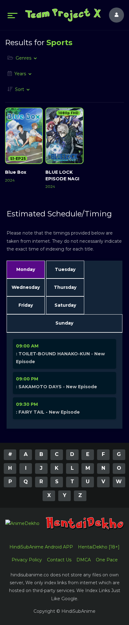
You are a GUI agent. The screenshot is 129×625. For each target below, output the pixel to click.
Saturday (65, 305)
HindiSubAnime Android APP (41, 547)
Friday (25, 305)
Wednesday (26, 287)
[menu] (12, 15)
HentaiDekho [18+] (99, 547)
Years (20, 74)
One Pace (107, 560)
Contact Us (59, 560)
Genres (23, 58)
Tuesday (65, 269)
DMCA (83, 560)
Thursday (65, 287)
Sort (19, 89)
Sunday (64, 323)
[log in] (112, 15)
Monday (25, 269)
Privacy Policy (27, 560)
